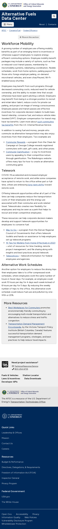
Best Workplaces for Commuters (24, 307)
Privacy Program (9, 483)
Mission (5, 438)
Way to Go (11, 230)
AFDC (4, 30)
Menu (9, 24)
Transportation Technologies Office (27, 402)
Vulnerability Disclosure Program (17, 520)
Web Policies (31, 517)
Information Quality (11, 517)
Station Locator (31, 375)
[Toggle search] (54, 16)
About (42, 24)
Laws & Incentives (11, 378)
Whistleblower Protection (14, 524)
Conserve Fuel (15, 30)
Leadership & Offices (12, 432)
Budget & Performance (12, 462)
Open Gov (7, 514)
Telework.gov (12, 256)
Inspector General (10, 478)
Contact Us (7, 443)
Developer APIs (10, 381)
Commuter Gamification (18, 152)
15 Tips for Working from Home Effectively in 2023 (30, 243)
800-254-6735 (21, 369)
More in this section (30, 37)
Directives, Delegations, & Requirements (21, 467)
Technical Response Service (26, 366)
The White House (10, 502)
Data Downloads (32, 378)
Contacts (52, 24)
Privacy (35, 514)
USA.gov (6, 496)
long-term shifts (36, 184)
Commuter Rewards (15, 142)
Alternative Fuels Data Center (19, 16)
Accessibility (22, 514)
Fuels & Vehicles (10, 375)
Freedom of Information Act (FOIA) (19, 472)
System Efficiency (30, 30)
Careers (5, 449)
